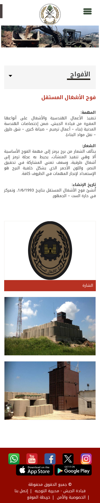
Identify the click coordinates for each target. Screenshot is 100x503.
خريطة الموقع (38, 497)
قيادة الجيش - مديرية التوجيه (60, 491)
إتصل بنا (21, 491)
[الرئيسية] (50, 14)
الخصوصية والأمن (71, 497)
